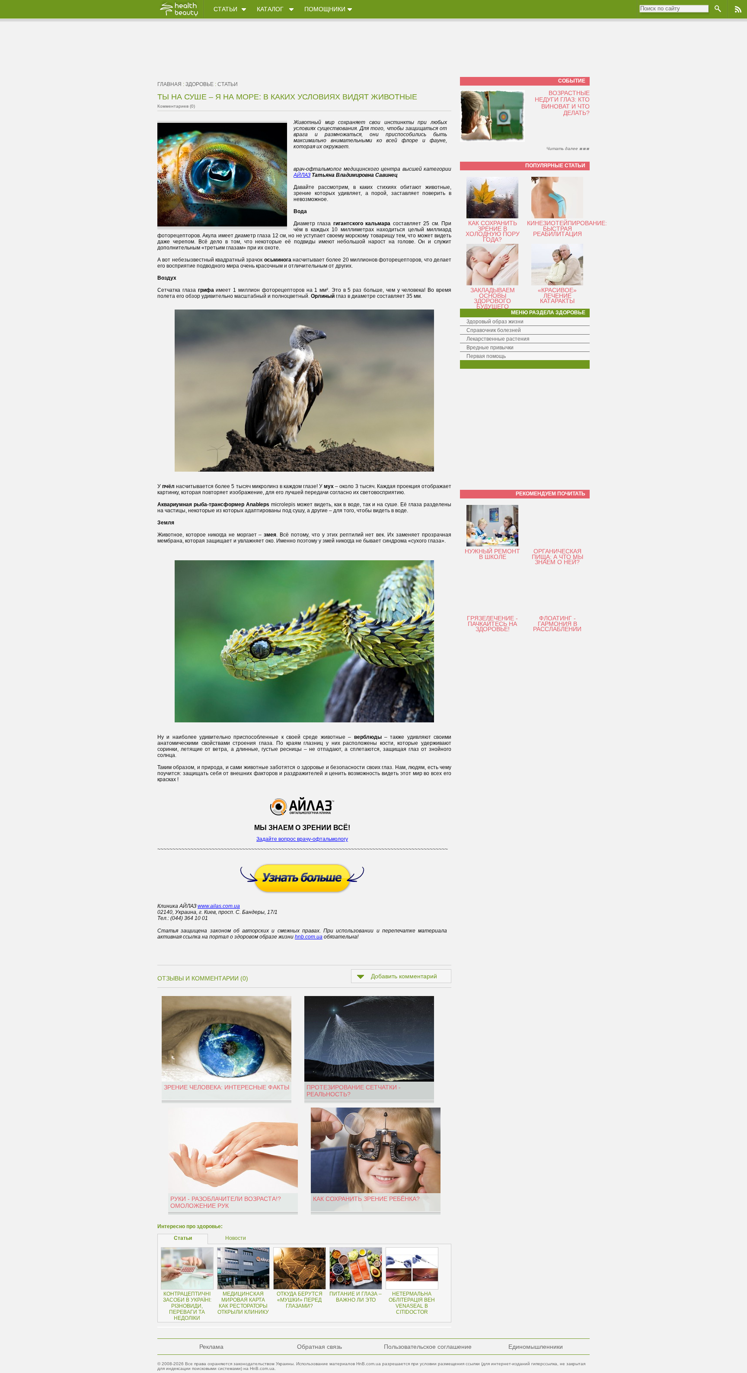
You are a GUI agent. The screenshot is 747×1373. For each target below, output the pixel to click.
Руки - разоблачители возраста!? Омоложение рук (225, 1202)
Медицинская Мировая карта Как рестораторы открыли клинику (243, 1303)
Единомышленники (535, 1346)
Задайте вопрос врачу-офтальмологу (302, 839)
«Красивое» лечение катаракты (557, 295)
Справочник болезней (493, 330)
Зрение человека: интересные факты (226, 1087)
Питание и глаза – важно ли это (355, 1297)
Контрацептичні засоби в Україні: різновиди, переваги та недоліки (187, 1306)
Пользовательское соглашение (428, 1346)
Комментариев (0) (176, 106)
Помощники (324, 9)
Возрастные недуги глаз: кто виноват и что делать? (562, 102)
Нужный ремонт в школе (492, 554)
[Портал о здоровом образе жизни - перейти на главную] (178, 16)
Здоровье (199, 84)
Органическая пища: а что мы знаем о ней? (557, 556)
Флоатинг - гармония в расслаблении (557, 623)
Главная (169, 84)
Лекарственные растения (498, 339)
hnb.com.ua (308, 937)
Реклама (211, 1346)
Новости (235, 1238)
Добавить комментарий (404, 976)
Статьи (225, 9)
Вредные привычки (490, 348)
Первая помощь (486, 356)
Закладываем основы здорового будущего (492, 298)
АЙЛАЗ (302, 175)
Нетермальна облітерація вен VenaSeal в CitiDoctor (412, 1303)
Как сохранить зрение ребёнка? (366, 1198)
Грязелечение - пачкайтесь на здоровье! (492, 623)
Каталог (270, 9)
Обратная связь (319, 1346)
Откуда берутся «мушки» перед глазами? (299, 1300)
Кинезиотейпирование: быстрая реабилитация (567, 228)
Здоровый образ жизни (495, 322)
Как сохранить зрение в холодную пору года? (493, 231)
